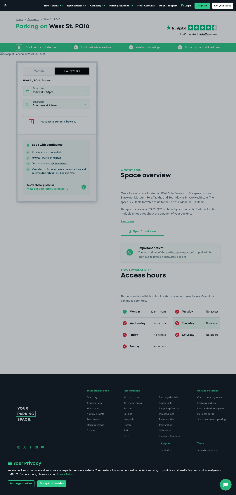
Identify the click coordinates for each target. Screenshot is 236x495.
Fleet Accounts (146, 5)
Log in (188, 5)
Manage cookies (21, 483)
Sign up (202, 5)
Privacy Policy (64, 474)
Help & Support (168, 5)
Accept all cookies (51, 483)
